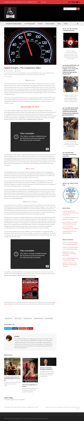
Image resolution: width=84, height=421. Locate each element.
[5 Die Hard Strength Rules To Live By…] (30, 370)
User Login (43, 2)
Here (64, 258)
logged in (13, 399)
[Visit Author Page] (9, 338)
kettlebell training (38, 318)
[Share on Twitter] (28, 311)
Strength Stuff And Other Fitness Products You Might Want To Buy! (21, 407)
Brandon (18, 71)
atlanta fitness (8, 318)
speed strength (49, 318)
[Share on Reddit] (32, 311)
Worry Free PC (44, 418)
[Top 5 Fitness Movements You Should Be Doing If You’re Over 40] (12, 366)
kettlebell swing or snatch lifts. (35, 119)
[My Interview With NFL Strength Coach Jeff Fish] (48, 362)
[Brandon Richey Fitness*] (10, 12)
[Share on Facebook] (24, 311)
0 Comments (9, 76)
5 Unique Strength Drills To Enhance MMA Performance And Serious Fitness (71, 212)
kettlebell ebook (28, 318)
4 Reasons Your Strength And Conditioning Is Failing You (70, 264)
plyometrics (23, 117)
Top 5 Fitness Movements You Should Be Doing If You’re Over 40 (12, 378)
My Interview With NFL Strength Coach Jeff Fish (46, 368)
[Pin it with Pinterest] (36, 311)
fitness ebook (18, 318)
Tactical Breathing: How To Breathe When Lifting (69, 253)
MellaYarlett (65, 252)
